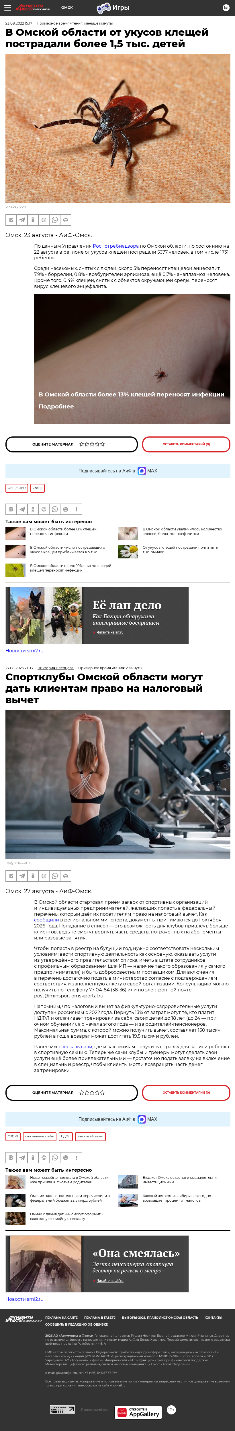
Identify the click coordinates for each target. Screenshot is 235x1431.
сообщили (46, 920)
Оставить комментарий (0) (186, 444)
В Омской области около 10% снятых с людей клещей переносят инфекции (70, 568)
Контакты (213, 1318)
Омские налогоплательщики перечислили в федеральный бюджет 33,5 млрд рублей (70, 1198)
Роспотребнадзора (116, 246)
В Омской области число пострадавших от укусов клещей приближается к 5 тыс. (68, 549)
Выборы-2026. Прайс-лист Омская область (160, 1318)
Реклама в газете (99, 1318)
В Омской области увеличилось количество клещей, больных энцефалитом (182, 531)
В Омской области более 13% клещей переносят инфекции (131, 394)
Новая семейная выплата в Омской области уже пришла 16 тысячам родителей (69, 1179)
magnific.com (17, 862)
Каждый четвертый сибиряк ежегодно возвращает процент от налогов (177, 1198)
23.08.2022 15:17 (18, 23)
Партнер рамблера (94, 1409)
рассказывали (75, 1046)
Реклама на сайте (61, 1318)
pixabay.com (16, 206)
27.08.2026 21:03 (19, 668)
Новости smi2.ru (24, 651)
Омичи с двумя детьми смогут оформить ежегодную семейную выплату (66, 1216)
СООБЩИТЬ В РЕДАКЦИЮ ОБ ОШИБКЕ (76, 1324)
